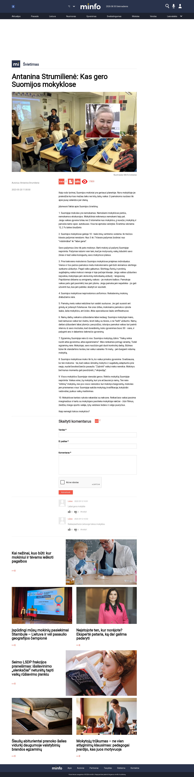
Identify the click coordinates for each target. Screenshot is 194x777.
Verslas (153, 16)
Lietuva (52, 16)
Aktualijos (16, 16)
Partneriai (94, 768)
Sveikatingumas (114, 16)
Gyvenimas (91, 16)
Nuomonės (71, 16)
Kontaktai (135, 768)
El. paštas (64, 441)
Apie (70, 768)
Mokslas (135, 16)
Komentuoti (65, 492)
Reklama (121, 768)
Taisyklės (108, 768)
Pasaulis (35, 16)
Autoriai (80, 768)
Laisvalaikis (172, 16)
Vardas (62, 430)
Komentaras (65, 453)
